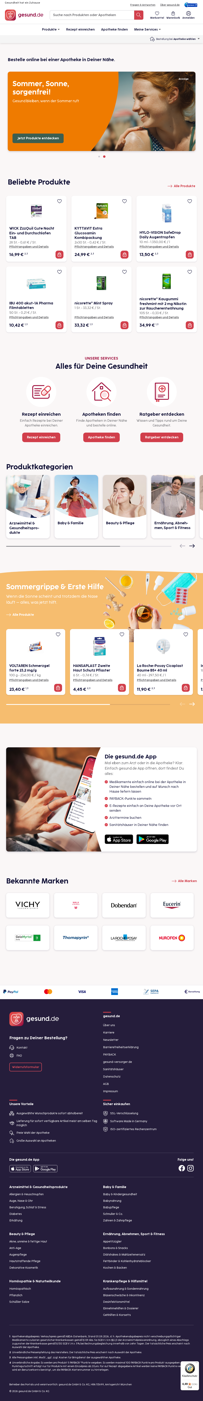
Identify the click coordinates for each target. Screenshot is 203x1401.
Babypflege (111, 1207)
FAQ (19, 1055)
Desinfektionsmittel (116, 1302)
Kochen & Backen (115, 1267)
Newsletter (111, 1040)
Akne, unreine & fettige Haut (28, 1241)
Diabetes (15, 1214)
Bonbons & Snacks (115, 1248)
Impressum (110, 1091)
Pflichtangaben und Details (29, 246)
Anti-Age (15, 1248)
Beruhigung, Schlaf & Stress (27, 1207)
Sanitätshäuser (113, 1069)
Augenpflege (18, 1254)
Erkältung (15, 1220)
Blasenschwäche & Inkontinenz (124, 1295)
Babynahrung (112, 1201)
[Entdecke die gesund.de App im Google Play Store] (45, 1168)
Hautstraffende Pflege (24, 1261)
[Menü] (196, 1363)
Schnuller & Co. (113, 1214)
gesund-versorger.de (117, 1062)
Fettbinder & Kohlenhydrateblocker (127, 1261)
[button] (99, 156)
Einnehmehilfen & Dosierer (121, 1308)
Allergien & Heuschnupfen (26, 1194)
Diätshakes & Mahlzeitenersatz (124, 1254)
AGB (106, 1084)
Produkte (49, 29)
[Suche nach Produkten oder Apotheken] (139, 15)
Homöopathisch (20, 1288)
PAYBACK (109, 1054)
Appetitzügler (112, 1241)
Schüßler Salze (19, 1302)
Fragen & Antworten (142, 5)
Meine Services (146, 29)
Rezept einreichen (80, 29)
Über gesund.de (170, 5)
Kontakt (22, 1047)
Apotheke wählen (184, 39)
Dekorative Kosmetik (23, 1267)
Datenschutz (112, 1076)
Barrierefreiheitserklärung (121, 1047)
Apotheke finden (114, 29)
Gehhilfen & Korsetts (117, 1315)
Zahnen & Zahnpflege (117, 1220)
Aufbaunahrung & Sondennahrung (125, 1288)
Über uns (109, 1025)
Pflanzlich (15, 1295)
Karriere (108, 1032)
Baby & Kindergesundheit (120, 1194)
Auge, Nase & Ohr (21, 1201)
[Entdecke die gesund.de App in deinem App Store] (20, 1168)
